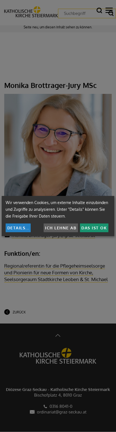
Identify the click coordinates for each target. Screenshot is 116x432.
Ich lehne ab (60, 227)
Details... (18, 227)
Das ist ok (94, 227)
